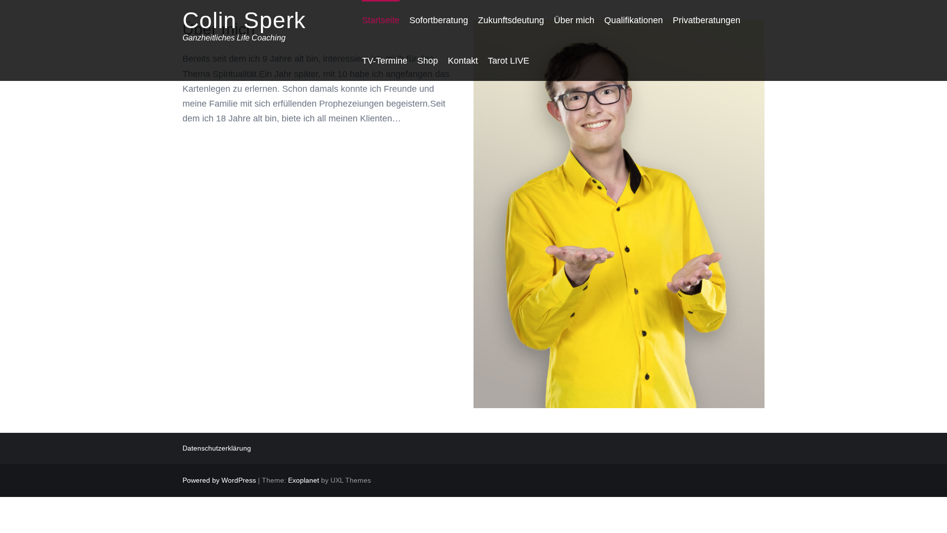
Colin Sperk (244, 20)
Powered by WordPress (219, 480)
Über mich (574, 20)
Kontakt (463, 61)
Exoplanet (303, 480)
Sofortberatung (438, 20)
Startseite (381, 20)
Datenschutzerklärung (216, 448)
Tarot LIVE (508, 61)
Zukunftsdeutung (511, 20)
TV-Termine (384, 61)
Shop (427, 61)
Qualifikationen (633, 20)
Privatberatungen (706, 20)
